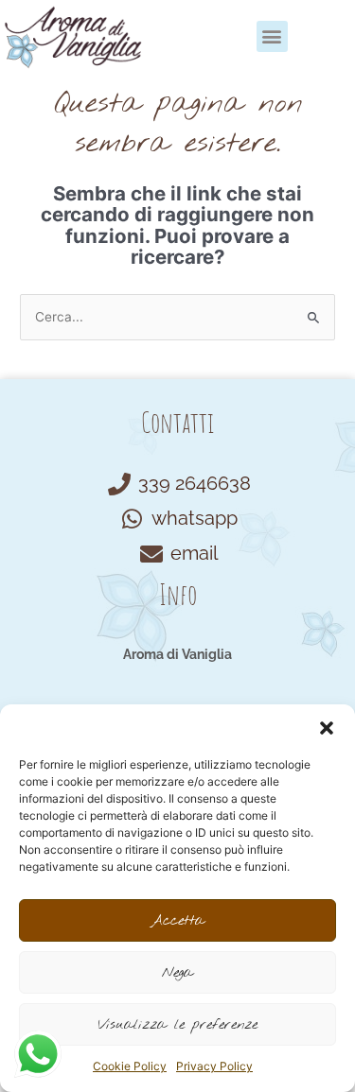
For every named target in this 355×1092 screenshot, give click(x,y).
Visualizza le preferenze (177, 1024)
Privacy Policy (214, 1066)
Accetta (177, 920)
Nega (177, 972)
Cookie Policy (130, 1066)
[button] (326, 728)
